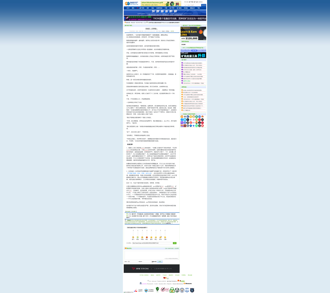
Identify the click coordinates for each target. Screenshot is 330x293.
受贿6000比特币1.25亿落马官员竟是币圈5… (193, 78)
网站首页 (133, 22)
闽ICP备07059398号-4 (172, 281)
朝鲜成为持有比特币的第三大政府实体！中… (193, 106)
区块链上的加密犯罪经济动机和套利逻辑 (192, 90)
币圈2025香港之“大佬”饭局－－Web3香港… (193, 74)
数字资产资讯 (139, 22)
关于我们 (142, 275)
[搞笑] (151, 238)
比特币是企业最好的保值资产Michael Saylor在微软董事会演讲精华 (164, 22)
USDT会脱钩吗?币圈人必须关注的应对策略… (193, 76)
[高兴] (133, 238)
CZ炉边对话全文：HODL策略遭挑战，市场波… (194, 83)
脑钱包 (152, 275)
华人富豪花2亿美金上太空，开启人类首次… (193, 65)
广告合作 (165, 275)
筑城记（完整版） (166, 31)
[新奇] (160, 238)
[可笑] (147, 238)
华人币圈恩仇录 (186, 72)
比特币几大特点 (186, 81)
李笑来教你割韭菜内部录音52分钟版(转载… (193, 67)
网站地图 (190, 275)
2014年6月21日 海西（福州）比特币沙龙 (192, 69)
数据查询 (171, 275)
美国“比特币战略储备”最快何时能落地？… (192, 108)
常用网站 (184, 275)
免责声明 (158, 275)
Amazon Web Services (178, 283)
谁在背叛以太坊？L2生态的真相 (190, 92)
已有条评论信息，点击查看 (172, 248)
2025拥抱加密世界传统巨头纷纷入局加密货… (193, 103)
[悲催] (156, 238)
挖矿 (162, 186)
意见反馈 (177, 275)
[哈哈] (142, 238)
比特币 (143, 148)
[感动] (138, 238)
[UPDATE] (193, 51)
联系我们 (201, 2)
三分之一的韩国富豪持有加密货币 (191, 97)
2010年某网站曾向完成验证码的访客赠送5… (193, 63)
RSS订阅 (186, 2)
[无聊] (165, 238)
